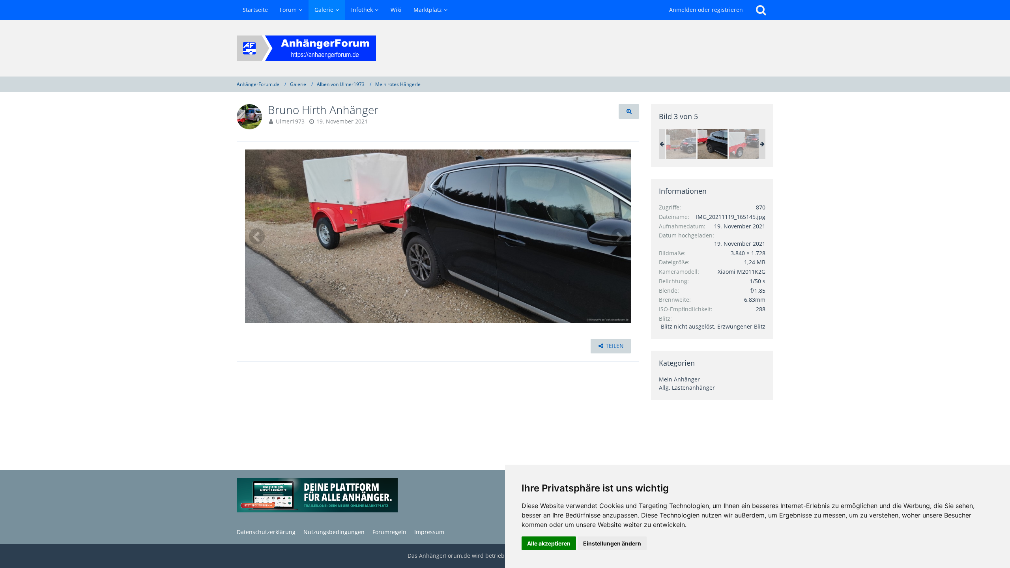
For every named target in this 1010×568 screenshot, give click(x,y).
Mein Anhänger (679, 379)
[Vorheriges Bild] (257, 236)
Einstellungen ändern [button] (612, 543)
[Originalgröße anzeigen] (629, 111)
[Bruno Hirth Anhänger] (681, 144)
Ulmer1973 (290, 121)
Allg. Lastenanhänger (687, 387)
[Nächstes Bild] (619, 236)
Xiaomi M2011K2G (741, 271)
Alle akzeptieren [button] (548, 543)
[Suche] (761, 10)
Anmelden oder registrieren (706, 9)
